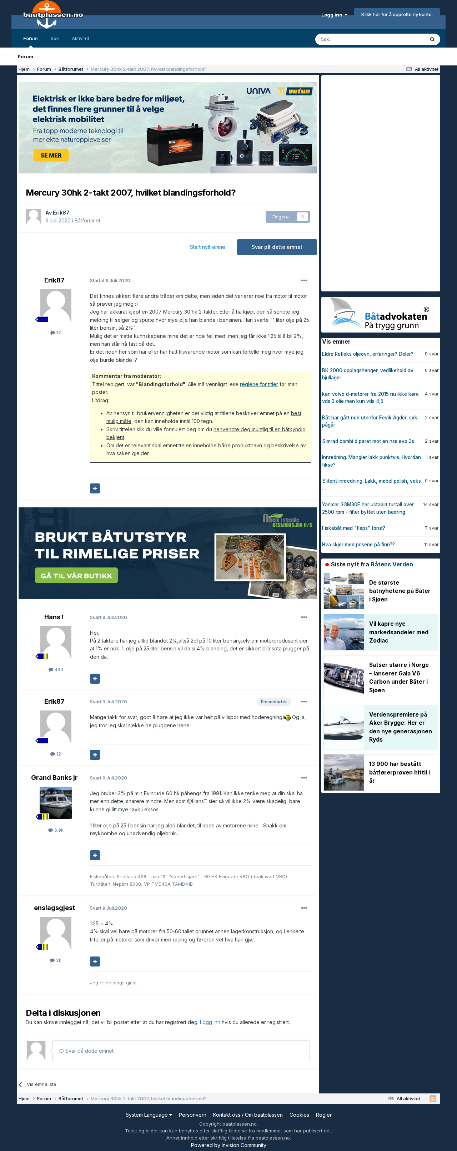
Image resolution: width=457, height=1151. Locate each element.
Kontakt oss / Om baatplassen (248, 1115)
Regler (324, 1115)
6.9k (58, 830)
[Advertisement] (374, 182)
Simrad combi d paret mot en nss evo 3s (368, 441)
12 (58, 332)
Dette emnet (401, 39)
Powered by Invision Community (228, 1145)
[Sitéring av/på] (95, 488)
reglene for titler (259, 384)
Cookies (299, 1115)
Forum (30, 38)
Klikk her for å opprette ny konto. (397, 14)
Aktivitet (80, 38)
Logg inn (333, 15)
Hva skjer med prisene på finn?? (358, 544)
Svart (108, 617)
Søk (55, 38)
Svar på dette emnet (277, 247)
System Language (147, 1115)
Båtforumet (87, 220)
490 (58, 669)
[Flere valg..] (304, 280)
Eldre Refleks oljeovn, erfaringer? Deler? (367, 354)
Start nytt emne (207, 247)
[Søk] (432, 39)
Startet (110, 280)
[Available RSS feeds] (433, 1099)
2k (58, 960)
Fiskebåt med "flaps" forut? (353, 528)
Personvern (192, 1115)
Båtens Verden (392, 564)
